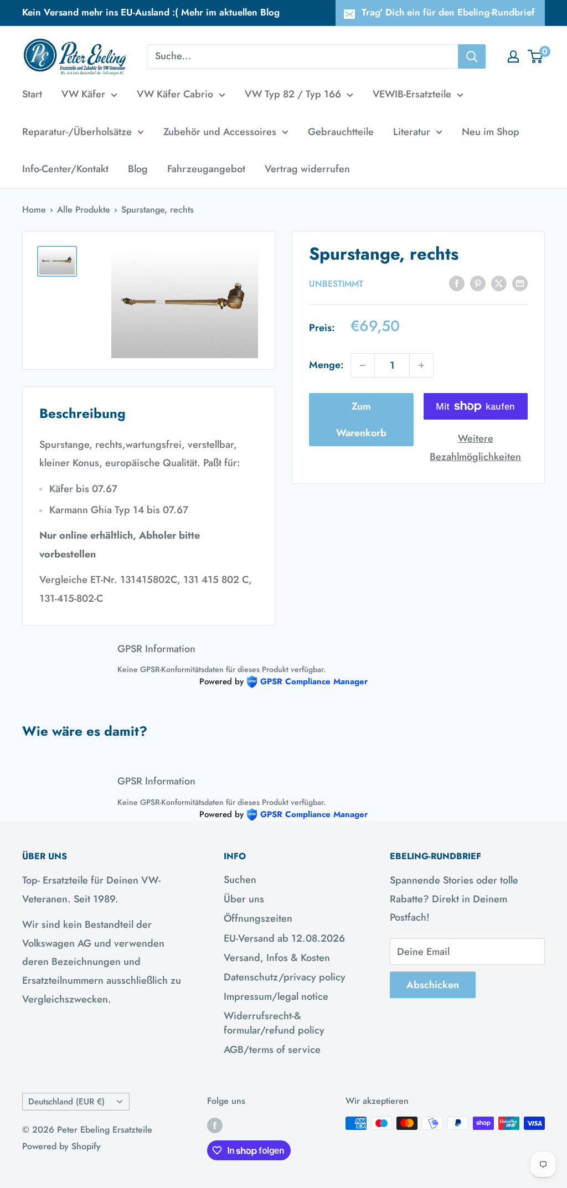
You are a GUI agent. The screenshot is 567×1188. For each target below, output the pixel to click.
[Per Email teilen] (520, 282)
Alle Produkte (83, 209)
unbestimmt (336, 283)
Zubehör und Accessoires (219, 132)
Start (32, 94)
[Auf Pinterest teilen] (478, 282)
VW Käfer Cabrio (175, 94)
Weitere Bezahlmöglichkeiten (475, 447)
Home (34, 209)
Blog (138, 169)
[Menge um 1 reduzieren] (362, 365)
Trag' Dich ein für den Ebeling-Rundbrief (448, 12)
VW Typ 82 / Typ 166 (293, 94)
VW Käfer (83, 94)
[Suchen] (472, 56)
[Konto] (513, 56)
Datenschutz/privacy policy (285, 977)
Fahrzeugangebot (206, 169)
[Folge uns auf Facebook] (215, 1125)
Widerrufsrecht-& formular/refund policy (274, 1023)
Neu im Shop (490, 132)
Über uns (244, 899)
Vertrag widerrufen (307, 169)
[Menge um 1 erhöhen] (421, 365)
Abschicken (432, 985)
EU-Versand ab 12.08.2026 (284, 938)
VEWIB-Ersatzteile (412, 94)
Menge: (326, 365)
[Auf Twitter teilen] (499, 282)
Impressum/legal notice (276, 996)
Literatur (411, 132)
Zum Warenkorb (361, 419)
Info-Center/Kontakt (65, 169)
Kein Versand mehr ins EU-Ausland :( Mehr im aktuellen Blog (151, 12)
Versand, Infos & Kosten (277, 958)
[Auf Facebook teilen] (457, 282)
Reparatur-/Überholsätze (77, 132)
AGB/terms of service (272, 1049)
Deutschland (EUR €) (66, 1102)
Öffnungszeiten (258, 918)
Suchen (240, 879)
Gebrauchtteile (341, 132)
